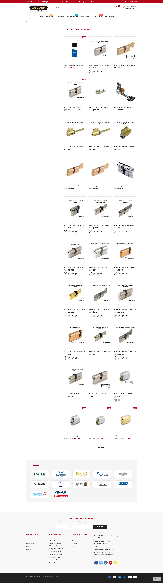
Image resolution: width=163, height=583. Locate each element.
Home (28, 21)
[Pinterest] (110, 563)
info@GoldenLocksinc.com (89, 2)
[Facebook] (96, 563)
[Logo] (38, 8)
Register (134, 6)
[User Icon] (124, 7)
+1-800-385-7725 (101, 543)
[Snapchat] (115, 563)
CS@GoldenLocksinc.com (52, 2)
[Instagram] (106, 563)
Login (128, 6)
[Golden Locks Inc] (40, 474)
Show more (100, 447)
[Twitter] (101, 563)
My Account (130, 8)
